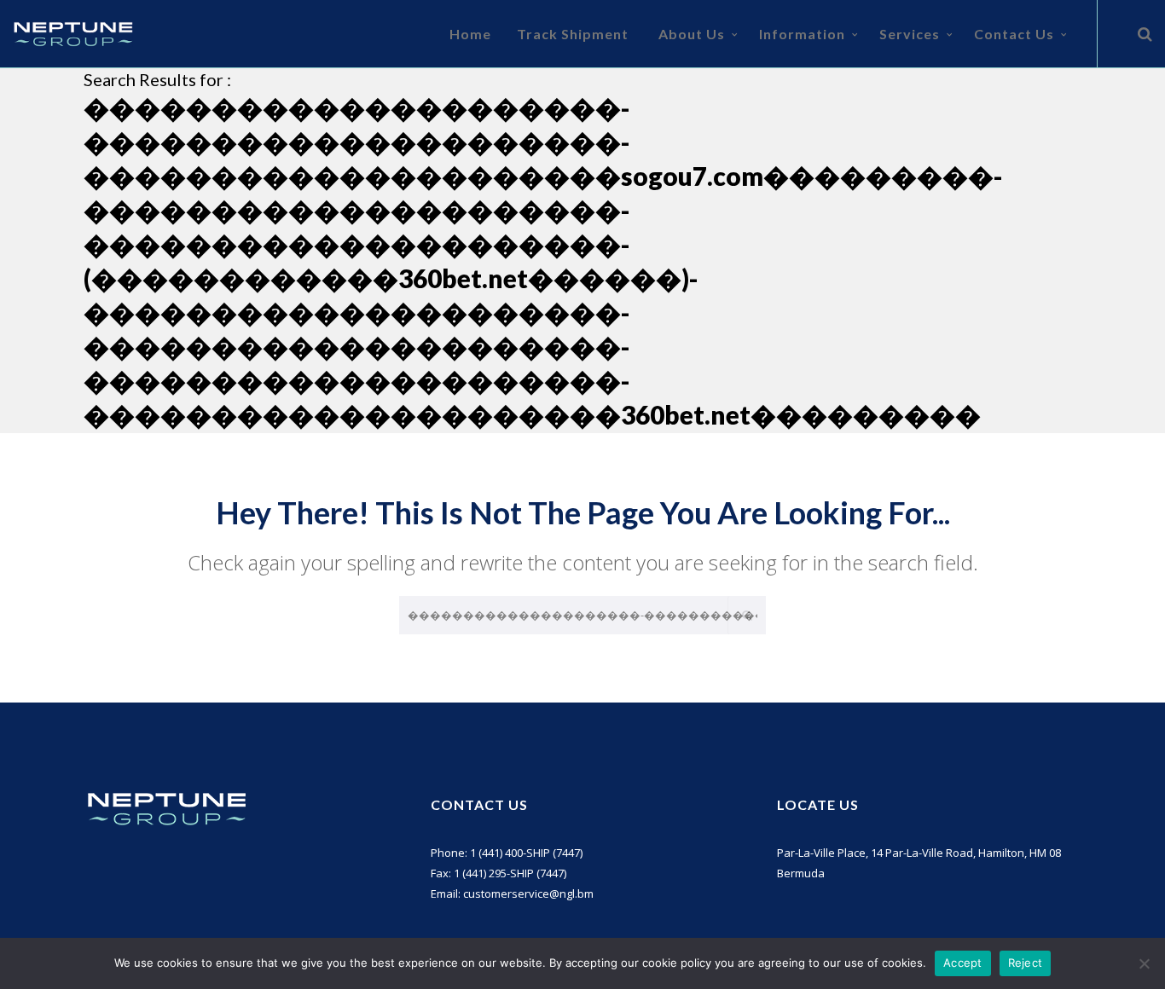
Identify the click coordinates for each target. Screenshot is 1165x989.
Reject (1025, 962)
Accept (962, 962)
